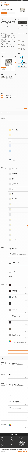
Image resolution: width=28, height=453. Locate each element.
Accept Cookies (20, 451)
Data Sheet (20, 22)
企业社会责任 (11, 440)
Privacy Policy (6, 450)
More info (26, 287)
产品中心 (2, 4)
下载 (1, 439)
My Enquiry (19, 0)
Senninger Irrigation (22, 442)
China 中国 (25, 0)
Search (15, 0)
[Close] (27, 449)
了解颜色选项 (2, 444)
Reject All (25, 451)
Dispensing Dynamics (22, 445)
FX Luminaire (21, 441)
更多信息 (26, 2)
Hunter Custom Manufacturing (21, 444)
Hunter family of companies (21, 438)
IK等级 (2, 445)
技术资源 (2, 437)
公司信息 (11, 437)
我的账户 (22, 0)
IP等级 (2, 446)
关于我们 (11, 439)
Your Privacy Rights (3, 451)
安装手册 (25, 22)
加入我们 (11, 444)
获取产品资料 (2, 440)
